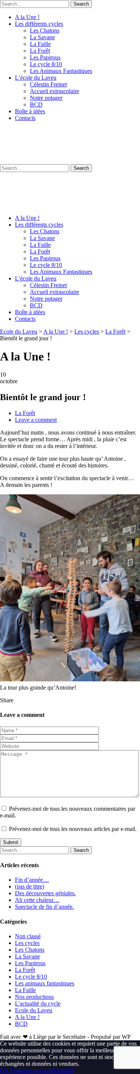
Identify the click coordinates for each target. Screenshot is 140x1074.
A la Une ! (27, 17)
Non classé (28, 936)
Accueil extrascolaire (54, 91)
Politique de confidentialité (41, 1070)
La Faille (40, 44)
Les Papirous (45, 57)
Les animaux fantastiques (44, 983)
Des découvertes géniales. (45, 893)
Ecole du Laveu (33, 1010)
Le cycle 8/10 (46, 64)
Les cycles (27, 943)
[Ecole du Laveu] (70, 160)
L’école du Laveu (35, 77)
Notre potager (46, 98)
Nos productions (34, 997)
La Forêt (40, 50)
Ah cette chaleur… (37, 900)
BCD (36, 104)
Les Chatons (44, 30)
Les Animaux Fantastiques (61, 71)
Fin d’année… (32, 880)
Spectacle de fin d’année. (44, 906)
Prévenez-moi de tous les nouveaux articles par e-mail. (73, 829)
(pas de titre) (29, 886)
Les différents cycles (39, 24)
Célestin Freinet (48, 84)
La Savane (42, 37)
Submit (10, 842)
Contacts (25, 118)
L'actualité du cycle (37, 1003)
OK (4, 1070)
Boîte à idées (30, 111)
